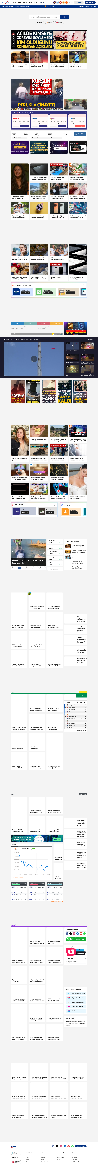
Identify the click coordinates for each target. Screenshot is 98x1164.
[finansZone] (75, 328)
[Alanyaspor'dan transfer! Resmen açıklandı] (54, 720)
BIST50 (21, 845)
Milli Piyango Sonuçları (78, 993)
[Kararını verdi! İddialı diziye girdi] (20, 440)
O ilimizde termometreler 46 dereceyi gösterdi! (81, 629)
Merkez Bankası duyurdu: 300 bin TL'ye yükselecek (81, 865)
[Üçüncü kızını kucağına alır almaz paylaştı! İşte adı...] (37, 1030)
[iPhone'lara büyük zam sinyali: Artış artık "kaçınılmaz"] (41, 109)
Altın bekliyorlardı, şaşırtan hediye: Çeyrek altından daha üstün (81, 619)
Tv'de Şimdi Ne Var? (71, 962)
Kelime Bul (74, 1155)
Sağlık (42, 1155)
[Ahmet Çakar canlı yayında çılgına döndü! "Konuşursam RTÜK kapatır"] (60, 109)
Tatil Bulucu (74, 1159)
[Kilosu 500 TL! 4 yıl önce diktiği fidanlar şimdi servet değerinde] (19, 1069)
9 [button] (40, 568)
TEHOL (31, 894)
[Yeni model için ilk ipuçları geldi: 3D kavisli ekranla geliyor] (20, 489)
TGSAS (31, 892)
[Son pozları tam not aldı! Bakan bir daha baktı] (78, 479)
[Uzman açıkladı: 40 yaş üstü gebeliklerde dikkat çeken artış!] (78, 450)
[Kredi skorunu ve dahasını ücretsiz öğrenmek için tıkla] (37, 109)
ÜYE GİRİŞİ (79, 2)
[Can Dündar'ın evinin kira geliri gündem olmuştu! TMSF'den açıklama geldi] (11, 109)
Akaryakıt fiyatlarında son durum (58, 1116)
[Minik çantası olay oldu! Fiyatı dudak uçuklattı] (19, 991)
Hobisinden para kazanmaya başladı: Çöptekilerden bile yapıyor (78, 1098)
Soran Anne (74, 1157)
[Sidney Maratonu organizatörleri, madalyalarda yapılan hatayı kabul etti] (37, 739)
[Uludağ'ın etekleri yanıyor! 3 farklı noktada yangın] (39, 189)
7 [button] (33, 568)
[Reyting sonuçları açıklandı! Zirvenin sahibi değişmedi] (20, 470)
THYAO (49, 890)
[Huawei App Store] (16, 1162)
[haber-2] (33, 391)
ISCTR (48, 899)
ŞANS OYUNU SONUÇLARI (73, 989)
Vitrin (42, 1159)
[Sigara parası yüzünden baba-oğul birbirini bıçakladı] (36, 109)
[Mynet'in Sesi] (20, 147)
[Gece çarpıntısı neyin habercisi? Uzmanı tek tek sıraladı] (39, 269)
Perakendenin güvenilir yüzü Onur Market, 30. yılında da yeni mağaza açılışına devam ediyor (77, 1079)
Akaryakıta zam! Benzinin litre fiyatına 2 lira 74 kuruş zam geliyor (81, 855)
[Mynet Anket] (66, 2)
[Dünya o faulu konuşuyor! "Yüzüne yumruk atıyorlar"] (19, 758)
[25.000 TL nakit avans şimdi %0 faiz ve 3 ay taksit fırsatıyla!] (25, 109)
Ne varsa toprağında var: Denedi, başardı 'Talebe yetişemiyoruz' (19, 1098)
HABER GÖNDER (85, 6)
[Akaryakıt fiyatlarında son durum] (59, 1108)
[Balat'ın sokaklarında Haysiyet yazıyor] (19, 1108)
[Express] (63, 2)
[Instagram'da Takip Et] (74, 933)
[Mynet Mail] (95, 6)
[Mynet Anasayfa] (7, 2)
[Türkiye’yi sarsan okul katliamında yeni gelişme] (46, 109)
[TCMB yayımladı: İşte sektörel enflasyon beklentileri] (19, 637)
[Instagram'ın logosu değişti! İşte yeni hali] (78, 1108)
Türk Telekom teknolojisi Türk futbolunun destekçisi (39, 1116)
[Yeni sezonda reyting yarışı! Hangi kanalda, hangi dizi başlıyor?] (54, 1030)
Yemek (27, 1159)
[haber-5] (80, 391)
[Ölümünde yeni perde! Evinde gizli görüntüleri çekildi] (57, 109)
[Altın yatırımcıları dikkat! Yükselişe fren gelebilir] (29, 109)
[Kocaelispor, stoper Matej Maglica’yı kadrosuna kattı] (54, 700)
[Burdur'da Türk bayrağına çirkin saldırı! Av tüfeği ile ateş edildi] (37, 93)
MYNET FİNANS (20, 138)
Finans (27, 1157)
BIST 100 (16, 848)
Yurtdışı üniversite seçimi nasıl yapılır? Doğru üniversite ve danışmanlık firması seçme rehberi (39, 1099)
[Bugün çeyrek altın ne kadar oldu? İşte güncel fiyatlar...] (20, 269)
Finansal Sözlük (60, 1157)
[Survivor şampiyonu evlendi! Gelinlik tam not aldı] (37, 991)
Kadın (27, 1162)
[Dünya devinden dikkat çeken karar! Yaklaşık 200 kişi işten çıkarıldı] (54, 598)
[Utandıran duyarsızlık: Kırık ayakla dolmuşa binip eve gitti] (70, 640)
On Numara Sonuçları (78, 1011)
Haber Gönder (81, 1146)
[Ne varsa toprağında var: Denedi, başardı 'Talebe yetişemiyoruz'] (19, 1088)
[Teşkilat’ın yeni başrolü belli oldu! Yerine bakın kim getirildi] (54, 646)
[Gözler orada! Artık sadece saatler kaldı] (19, 812)
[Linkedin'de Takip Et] (77, 933)
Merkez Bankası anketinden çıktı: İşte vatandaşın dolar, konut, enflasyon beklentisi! (81, 824)
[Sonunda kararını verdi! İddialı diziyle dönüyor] (19, 1019)
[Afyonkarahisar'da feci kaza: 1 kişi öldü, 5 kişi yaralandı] (70, 661)
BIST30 (28, 845)
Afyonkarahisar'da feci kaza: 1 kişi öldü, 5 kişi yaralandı (82, 661)
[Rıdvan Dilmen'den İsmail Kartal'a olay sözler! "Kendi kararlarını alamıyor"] (37, 758)
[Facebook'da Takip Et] (67, 933)
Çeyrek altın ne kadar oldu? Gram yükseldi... (81, 844)
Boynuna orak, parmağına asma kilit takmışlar (81, 650)
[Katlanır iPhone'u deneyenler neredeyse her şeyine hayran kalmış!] (59, 269)
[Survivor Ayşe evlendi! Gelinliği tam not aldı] (20, 179)
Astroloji (43, 1157)
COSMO (13, 890)
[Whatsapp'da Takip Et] (84, 933)
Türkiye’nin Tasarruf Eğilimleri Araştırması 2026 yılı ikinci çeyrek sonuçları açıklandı (58, 1079)
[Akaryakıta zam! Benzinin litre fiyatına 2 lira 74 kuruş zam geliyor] (55, 109)
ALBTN (13, 892)
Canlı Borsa (84, 794)
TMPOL (31, 897)
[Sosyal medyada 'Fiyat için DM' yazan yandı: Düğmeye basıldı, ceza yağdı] (13, 109)
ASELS (48, 894)
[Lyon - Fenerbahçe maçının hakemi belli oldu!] (19, 739)
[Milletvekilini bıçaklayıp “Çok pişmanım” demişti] (59, 450)
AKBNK (48, 892)
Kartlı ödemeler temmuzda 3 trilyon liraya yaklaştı (58, 1098)
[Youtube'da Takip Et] (81, 933)
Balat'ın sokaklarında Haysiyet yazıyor (18, 1116)
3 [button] (19, 568)
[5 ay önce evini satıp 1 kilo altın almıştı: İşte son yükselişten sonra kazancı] (37, 803)
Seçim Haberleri (45, 1162)
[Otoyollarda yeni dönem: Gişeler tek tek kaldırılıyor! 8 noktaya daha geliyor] (58, 849)
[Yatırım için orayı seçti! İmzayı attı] (54, 933)
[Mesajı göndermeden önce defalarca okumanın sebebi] (20, 250)
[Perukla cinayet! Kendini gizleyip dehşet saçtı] (18, 109)
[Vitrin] (57, 2)
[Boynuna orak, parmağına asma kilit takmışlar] (70, 650)
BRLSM (13, 899)
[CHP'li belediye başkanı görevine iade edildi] (34, 109)
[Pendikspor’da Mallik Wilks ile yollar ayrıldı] (37, 700)
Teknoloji (43, 1152)
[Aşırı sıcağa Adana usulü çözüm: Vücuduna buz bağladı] (59, 189)
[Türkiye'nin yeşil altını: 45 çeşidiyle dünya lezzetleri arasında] (19, 656)
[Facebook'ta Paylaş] (74, 1026)
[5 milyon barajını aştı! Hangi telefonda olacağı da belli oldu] (39, 169)
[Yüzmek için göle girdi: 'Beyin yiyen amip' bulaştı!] (20, 109)
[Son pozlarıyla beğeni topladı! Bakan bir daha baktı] (54, 953)
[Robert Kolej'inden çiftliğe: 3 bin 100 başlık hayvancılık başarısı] (27, 109)
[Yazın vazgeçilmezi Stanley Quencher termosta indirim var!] (37, 618)
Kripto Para (59, 1162)
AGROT (31, 899)
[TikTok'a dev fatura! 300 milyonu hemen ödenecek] (59, 489)
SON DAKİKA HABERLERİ (8, 6)
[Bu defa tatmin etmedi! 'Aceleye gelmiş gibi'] (19, 608)
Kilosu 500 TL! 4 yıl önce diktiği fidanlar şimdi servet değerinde (19, 1078)
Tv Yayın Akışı (69, 958)
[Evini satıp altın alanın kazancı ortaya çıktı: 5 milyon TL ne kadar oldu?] (37, 822)
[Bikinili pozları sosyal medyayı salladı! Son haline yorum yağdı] (54, 981)
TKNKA (13, 894)
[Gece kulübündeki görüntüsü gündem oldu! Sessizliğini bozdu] (43, 109)
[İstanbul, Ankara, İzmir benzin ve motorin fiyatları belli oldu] (37, 637)
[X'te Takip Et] (57, 1146)
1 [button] (12, 568)
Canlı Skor (84, 692)
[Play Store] (16, 1153)
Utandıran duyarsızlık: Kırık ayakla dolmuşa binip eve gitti (81, 640)
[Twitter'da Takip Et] (70, 933)
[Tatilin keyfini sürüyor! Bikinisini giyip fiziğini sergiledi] (37, 1010)
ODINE (30, 890)
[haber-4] (65, 391)
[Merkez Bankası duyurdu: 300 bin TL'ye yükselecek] (62, 109)
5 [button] (26, 568)
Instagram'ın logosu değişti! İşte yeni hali (76, 1116)
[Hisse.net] (39, 147)
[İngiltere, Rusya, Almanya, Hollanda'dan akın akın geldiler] (37, 656)
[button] (2, 2)
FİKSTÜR (82, 696)
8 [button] (37, 568)
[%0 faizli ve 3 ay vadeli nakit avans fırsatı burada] (78, 189)
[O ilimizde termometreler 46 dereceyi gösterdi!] (70, 629)
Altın (48, 845)
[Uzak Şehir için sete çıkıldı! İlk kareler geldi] (37, 953)
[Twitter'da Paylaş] (78, 1026)
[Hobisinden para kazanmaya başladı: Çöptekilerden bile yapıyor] (78, 1088)
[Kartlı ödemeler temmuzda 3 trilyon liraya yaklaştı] (59, 1088)
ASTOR (48, 897)
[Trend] (54, 2)
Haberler (28, 1155)
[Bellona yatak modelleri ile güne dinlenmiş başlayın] (39, 1069)
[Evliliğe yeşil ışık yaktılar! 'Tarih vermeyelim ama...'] (37, 972)
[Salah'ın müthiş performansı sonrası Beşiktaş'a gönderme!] (53, 109)
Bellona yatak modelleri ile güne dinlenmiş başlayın (39, 1078)
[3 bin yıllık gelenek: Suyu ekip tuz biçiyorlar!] (78, 259)
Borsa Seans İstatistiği (62, 1152)
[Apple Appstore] (16, 1157)
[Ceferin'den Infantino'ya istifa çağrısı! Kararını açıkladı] (54, 748)
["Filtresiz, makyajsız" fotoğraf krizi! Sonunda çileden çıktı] (19, 943)
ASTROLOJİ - (60, 145)
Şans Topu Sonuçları (77, 1006)
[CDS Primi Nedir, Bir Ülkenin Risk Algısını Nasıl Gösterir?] (78, 431)
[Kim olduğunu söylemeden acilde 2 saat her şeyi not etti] (49, 39)
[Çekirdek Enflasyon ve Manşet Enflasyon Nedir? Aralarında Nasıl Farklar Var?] (78, 169)
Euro (42, 845)
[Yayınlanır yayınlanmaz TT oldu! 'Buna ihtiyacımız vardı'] (19, 972)
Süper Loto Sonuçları (78, 1002)
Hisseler (58, 1159)
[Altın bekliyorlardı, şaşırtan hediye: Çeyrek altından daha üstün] (70, 619)
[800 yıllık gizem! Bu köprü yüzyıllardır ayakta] (59, 431)
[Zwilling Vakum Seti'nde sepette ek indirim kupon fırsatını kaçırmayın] (39, 489)
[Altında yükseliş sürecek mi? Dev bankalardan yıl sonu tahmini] (50, 109)
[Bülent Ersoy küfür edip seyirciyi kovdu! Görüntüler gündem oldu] (51, 109)
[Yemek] (60, 2)
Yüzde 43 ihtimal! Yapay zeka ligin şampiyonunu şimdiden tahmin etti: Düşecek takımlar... (22, 6)
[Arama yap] (72, 2)
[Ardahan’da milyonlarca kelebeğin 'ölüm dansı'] (59, 470)
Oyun (73, 1152)
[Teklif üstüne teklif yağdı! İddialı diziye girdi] (37, 933)
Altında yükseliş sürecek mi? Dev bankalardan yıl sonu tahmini (81, 833)
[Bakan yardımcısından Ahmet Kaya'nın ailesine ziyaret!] (59, 250)
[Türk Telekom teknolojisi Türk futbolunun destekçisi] (39, 1108)
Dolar (34, 845)
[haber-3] (49, 391)
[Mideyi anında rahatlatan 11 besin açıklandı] (54, 618)
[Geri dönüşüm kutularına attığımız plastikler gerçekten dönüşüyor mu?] (37, 598)
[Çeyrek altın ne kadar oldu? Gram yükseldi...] (39, 431)
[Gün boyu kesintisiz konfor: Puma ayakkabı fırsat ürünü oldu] (39, 450)
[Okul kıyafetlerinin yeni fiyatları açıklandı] (59, 169)
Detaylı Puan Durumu (81, 730)
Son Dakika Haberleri (31, 1152)
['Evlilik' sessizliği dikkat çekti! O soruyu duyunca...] (54, 1010)
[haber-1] (18, 391)
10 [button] (44, 568)
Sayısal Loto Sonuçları (78, 998)
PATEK (12, 897)
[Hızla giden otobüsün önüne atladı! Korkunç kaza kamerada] (32, 109)
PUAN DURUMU (70, 696)
